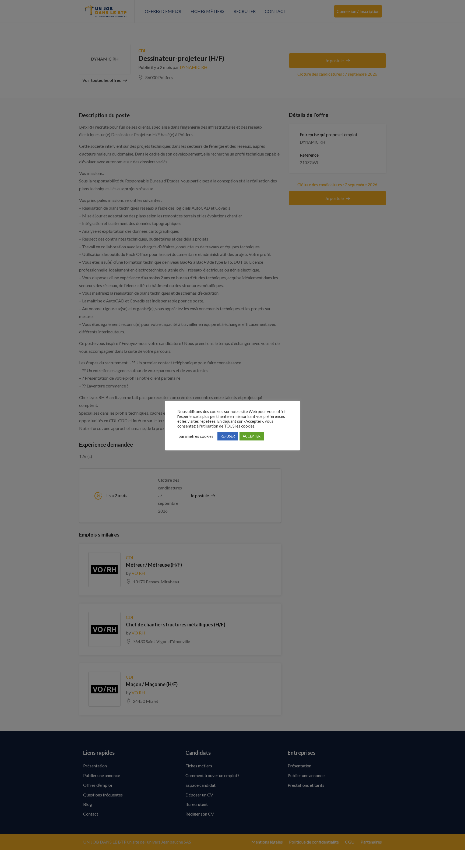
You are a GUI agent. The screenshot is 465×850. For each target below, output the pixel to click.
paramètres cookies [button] (196, 436)
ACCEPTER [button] (251, 436)
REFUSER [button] (228, 436)
